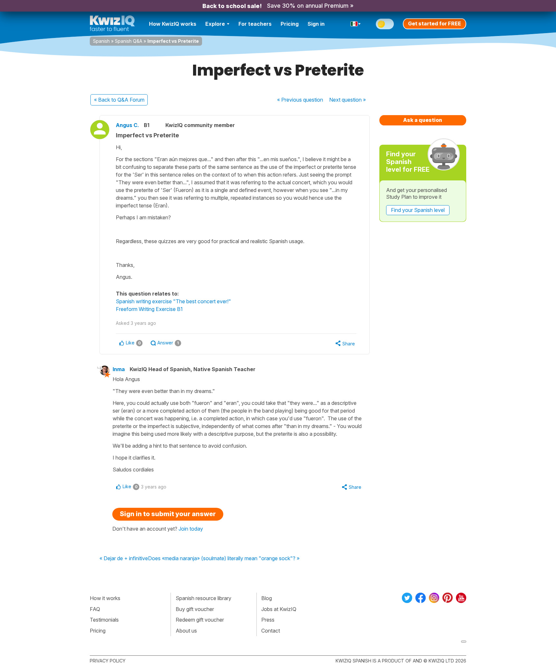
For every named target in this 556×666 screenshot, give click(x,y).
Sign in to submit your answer (168, 514)
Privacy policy (107, 660)
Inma (119, 369)
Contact (270, 630)
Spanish (101, 41)
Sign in (316, 24)
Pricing (290, 24)
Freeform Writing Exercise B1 (149, 309)
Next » (347, 99)
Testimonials (104, 619)
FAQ (95, 609)
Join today (191, 528)
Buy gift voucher (195, 609)
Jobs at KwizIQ (278, 609)
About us (186, 630)
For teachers (255, 24)
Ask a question (422, 120)
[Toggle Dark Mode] (385, 24)
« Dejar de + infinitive (123, 558)
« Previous (300, 99)
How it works (105, 598)
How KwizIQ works (172, 24)
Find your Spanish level (418, 210)
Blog (266, 598)
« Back (119, 99)
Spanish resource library (203, 598)
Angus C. (127, 125)
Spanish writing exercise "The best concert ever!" (173, 301)
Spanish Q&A (128, 41)
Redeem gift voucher (200, 619)
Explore (215, 24)
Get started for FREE (434, 23)
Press (267, 619)
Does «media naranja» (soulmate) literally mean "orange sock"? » (224, 558)
